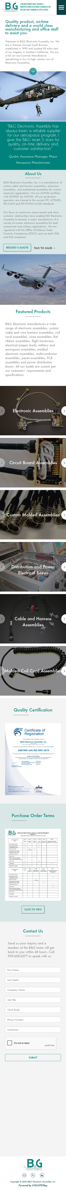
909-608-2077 (18, 956)
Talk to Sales (43, 248)
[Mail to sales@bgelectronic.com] (24, 1175)
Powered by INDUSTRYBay (33, 1185)
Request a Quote (17, 247)
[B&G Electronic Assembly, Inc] (10, 9)
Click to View (33, 909)
